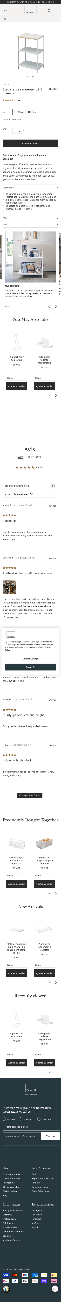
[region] (30, 650)
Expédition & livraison (43, 1178)
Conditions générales (13, 1231)
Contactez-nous (40, 1186)
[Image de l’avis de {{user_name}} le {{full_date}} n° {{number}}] (9, 587)
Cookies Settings (30, 658)
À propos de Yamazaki (14, 1210)
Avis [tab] (20, 457)
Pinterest (36, 1218)
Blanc (20, 112)
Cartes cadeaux (11, 1191)
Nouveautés (9, 1182)
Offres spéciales (11, 1186)
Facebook (37, 1214)
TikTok (35, 1227)
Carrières (7, 1214)
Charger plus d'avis (29, 795)
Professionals (9, 1218)
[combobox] (18, 494)
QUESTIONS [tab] (34, 457)
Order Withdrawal (41, 1191)
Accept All (30, 667)
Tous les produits (11, 1174)
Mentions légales (11, 1240)
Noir (34, 112)
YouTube (36, 1223)
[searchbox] (26, 486)
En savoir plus (10, 617)
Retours (36, 1182)
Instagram (37, 1210)
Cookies (7, 1235)
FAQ (34, 1174)
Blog (5, 1195)
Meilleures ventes (11, 1178)
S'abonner (50, 1136)
